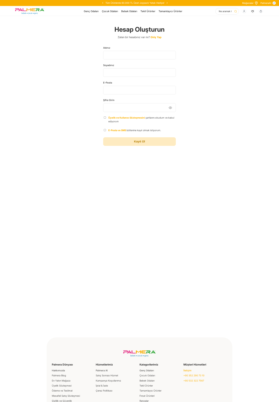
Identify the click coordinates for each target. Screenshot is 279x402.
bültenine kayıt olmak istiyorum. (134, 130)
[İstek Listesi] (253, 11)
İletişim (187, 370)
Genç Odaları (91, 11)
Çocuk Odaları (110, 11)
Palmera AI (102, 370)
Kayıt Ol (139, 141)
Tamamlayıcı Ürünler (170, 11)
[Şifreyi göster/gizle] (170, 108)
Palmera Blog (59, 375)
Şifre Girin (108, 100)
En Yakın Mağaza (61, 380)
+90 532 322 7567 (193, 380)
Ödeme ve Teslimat (62, 390)
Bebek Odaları (129, 11)
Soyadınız (108, 65)
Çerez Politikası (104, 390)
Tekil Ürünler (147, 11)
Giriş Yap (155, 37)
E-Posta (107, 82)
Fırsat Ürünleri (147, 395)
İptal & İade (102, 385)
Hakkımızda (58, 370)
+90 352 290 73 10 (193, 375)
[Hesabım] (244, 11)
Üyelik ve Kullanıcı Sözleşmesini (126, 117)
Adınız (106, 47)
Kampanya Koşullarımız (108, 380)
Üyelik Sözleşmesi (62, 385)
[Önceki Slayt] (117, 3)
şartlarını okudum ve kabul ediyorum (141, 119)
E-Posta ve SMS (117, 130)
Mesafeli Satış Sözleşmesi (66, 395)
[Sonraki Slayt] (152, 3)
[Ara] (235, 11)
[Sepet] (261, 11)
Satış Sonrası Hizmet (107, 375)
